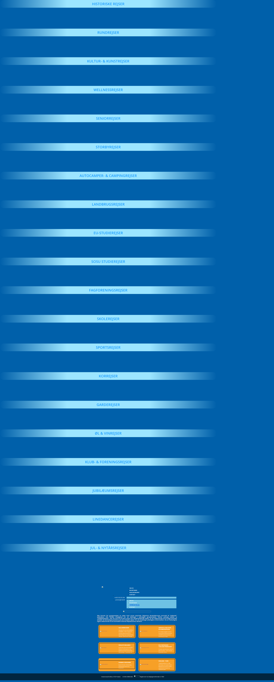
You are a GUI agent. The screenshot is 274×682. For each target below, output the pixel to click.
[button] (137, 576)
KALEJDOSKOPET (134, 592)
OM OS (131, 588)
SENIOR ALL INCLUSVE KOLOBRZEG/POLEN (165, 628)
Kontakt (132, 595)
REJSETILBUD (133, 590)
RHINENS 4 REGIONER (125, 662)
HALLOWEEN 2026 (124, 628)
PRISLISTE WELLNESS (124, 645)
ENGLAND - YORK (163, 661)
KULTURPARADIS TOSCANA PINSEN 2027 (165, 646)
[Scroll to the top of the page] (0, 681)
